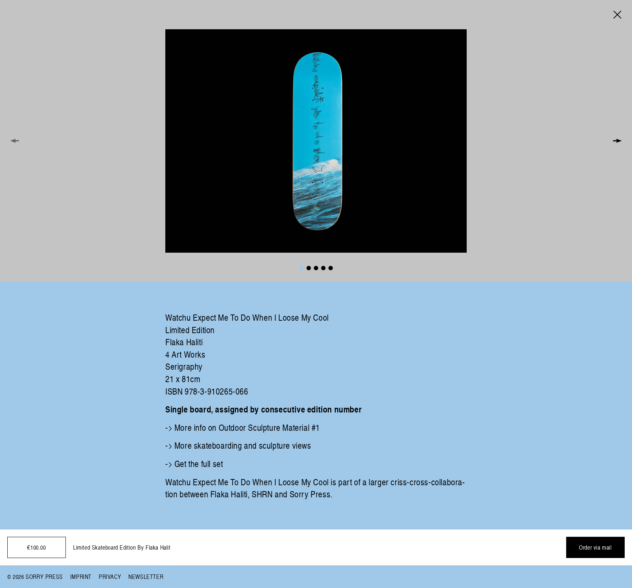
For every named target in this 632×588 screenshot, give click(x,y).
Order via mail (595, 547)
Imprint (80, 577)
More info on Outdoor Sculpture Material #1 (247, 427)
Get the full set (198, 463)
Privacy (110, 577)
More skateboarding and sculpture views (242, 445)
